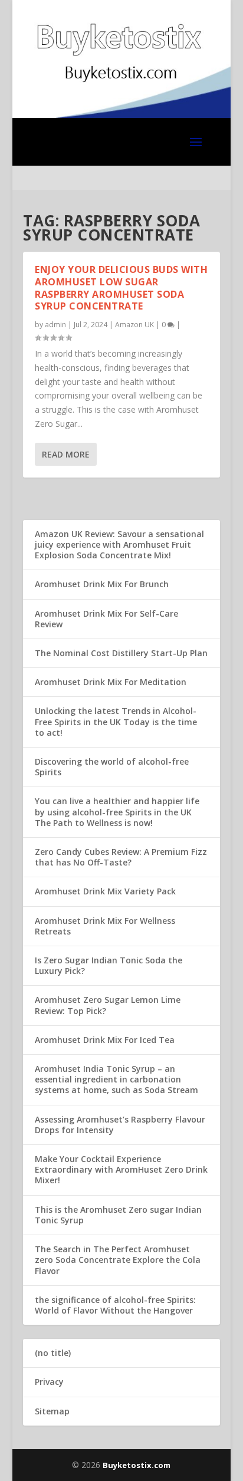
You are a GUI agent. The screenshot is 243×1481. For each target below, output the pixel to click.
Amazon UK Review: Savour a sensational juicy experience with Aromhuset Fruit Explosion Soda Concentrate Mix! (119, 544)
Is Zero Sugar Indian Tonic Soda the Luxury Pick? (108, 965)
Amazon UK (134, 325)
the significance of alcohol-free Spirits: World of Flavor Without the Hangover (115, 1305)
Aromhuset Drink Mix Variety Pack (105, 891)
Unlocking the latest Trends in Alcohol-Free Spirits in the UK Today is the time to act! (116, 721)
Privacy (49, 1381)
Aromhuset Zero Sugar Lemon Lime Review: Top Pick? (107, 1005)
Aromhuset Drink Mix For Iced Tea (105, 1039)
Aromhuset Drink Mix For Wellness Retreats (105, 926)
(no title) (53, 1352)
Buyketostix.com (136, 1465)
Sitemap (52, 1411)
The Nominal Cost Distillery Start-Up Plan (121, 653)
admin (55, 325)
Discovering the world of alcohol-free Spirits (112, 767)
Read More (66, 454)
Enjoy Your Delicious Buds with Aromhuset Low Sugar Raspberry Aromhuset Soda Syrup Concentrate (121, 287)
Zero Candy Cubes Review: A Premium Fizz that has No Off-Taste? (121, 857)
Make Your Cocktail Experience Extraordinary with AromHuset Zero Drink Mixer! (121, 1169)
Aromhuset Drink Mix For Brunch (102, 584)
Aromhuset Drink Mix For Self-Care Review (106, 619)
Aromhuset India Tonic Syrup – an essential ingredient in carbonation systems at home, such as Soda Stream (116, 1079)
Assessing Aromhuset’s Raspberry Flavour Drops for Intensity (120, 1125)
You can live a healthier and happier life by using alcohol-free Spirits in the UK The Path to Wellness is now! (117, 811)
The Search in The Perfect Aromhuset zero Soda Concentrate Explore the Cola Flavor (118, 1259)
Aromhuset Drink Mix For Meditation (110, 681)
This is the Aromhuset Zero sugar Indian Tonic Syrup (118, 1215)
